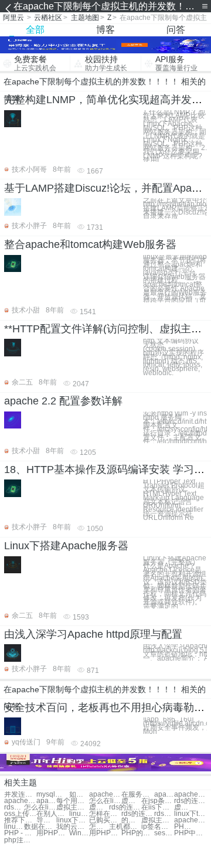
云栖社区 (48, 17)
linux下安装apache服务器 (79, 814)
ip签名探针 (157, 827)
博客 (105, 30)
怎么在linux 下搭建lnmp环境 (40, 807)
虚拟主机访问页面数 (72, 807)
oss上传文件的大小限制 (20, 814)
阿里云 (13, 17)
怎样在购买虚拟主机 (105, 814)
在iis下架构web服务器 (157, 807)
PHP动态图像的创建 (184, 827)
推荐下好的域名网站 (20, 820)
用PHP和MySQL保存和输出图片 (52, 833)
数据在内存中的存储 (40, 827)
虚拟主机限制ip (99, 807)
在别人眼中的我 (52, 814)
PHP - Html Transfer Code (20, 833)
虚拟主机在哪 (184, 807)
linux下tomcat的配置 (190, 814)
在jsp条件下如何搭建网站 (157, 801)
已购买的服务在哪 (105, 820)
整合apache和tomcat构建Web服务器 (90, 244)
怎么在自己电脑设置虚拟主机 (99, 827)
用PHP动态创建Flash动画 (105, 833)
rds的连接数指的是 (137, 814)
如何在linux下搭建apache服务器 (79, 794)
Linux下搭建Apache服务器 (66, 546)
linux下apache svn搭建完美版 (72, 820)
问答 (175, 30)
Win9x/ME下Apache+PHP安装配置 (79, 833)
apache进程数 (20, 801)
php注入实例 (20, 840)
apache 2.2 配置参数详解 (63, 401)
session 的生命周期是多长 (164, 833)
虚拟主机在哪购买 (157, 820)
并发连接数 (20, 794)
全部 (35, 30)
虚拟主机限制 (131, 801)
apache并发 (105, 794)
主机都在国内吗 (125, 827)
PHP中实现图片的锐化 (190, 833)
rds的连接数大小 (125, 807)
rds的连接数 (190, 801)
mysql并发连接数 (52, 794)
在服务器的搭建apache (137, 794)
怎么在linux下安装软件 (105, 801)
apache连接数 (164, 794)
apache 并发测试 (46, 801)
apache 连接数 (190, 794)
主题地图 (85, 17)
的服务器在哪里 (131, 820)
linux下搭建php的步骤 (14, 827)
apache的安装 (190, 820)
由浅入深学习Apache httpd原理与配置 (93, 634)
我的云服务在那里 (72, 827)
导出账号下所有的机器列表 (46, 820)
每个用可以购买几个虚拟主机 (72, 801)
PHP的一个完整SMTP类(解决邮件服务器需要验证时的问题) (137, 833)
